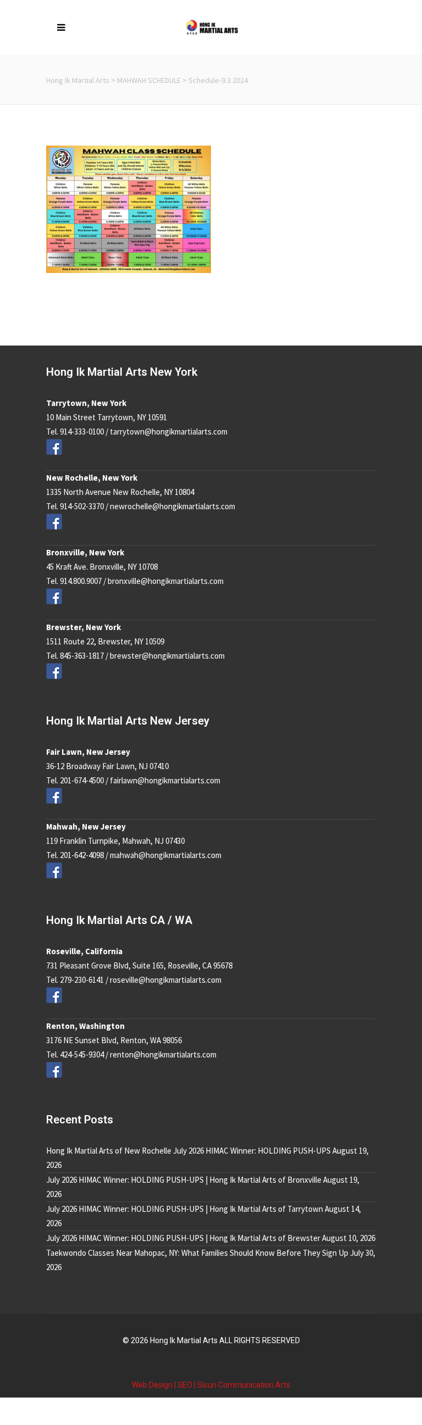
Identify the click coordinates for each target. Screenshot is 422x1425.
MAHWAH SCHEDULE (149, 80)
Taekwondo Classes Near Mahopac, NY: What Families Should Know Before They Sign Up (197, 1253)
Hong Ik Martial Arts (77, 80)
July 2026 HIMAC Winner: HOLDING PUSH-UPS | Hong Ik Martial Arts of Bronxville (183, 1179)
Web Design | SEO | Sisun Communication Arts (211, 1385)
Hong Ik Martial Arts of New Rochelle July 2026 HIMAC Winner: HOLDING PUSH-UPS (188, 1150)
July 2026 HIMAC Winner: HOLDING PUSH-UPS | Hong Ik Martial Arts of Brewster (183, 1238)
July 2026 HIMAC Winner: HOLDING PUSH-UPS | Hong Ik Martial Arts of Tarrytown (184, 1209)
